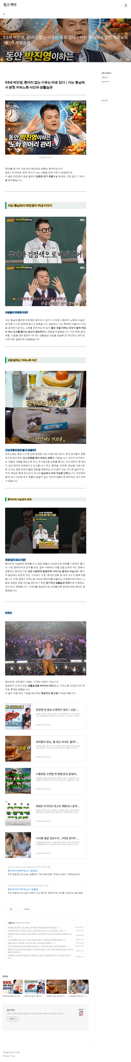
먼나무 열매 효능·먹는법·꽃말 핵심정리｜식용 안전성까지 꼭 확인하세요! (37, 946)
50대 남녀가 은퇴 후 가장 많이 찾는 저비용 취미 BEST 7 (30, 943)
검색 (120, 5)
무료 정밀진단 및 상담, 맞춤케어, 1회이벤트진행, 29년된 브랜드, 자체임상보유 (44, 874)
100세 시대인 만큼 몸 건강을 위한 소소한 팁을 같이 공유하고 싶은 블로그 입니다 (35, 1014)
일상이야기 (105, 82)
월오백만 (10, 5)
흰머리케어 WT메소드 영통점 (23, 889)
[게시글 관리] (18, 909)
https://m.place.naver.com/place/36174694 (26, 885)
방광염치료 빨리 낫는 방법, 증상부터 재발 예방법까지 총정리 (32, 927)
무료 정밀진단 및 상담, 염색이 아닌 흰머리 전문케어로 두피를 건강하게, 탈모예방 (45, 893)
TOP (126, 1053)
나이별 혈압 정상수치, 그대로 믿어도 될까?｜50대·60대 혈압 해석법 (35, 940)
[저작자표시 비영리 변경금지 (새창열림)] (35, 909)
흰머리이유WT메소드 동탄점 (22, 870)
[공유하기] (14, 909)
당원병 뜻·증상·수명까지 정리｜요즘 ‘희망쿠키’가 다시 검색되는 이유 (35, 930)
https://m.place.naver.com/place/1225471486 (27, 867)
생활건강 (11, 923)
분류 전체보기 (106, 73)
